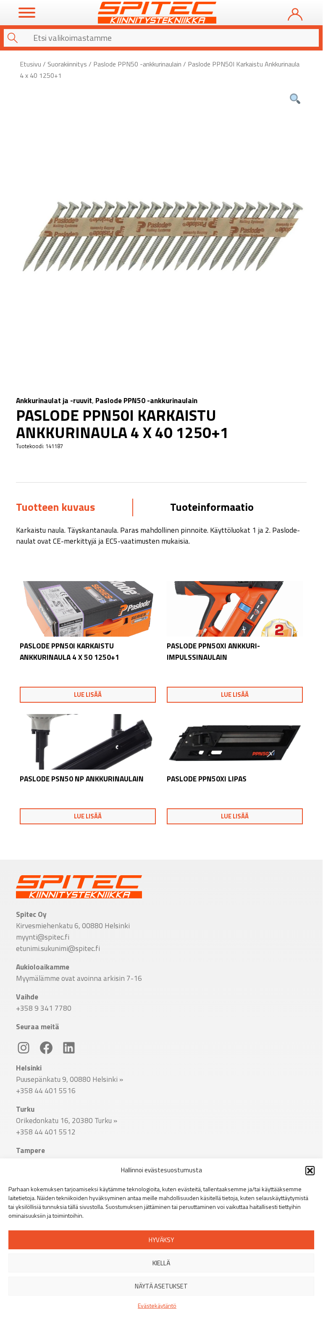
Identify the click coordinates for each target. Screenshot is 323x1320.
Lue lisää (88, 694)
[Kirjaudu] (295, 12)
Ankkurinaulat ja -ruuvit (54, 400)
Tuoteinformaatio (212, 507)
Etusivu (30, 64)
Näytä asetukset (161, 1286)
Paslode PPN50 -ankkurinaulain (137, 64)
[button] (310, 1170)
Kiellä (161, 1263)
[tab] (55, 508)
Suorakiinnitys (67, 64)
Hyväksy (161, 1240)
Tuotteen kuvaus (55, 507)
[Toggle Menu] (26, 13)
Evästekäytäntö (157, 1305)
